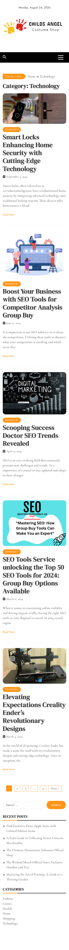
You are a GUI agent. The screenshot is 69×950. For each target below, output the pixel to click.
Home (7, 913)
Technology (12, 129)
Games (7, 904)
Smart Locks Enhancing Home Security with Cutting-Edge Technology (28, 152)
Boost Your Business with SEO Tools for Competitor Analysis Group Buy (32, 303)
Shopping (9, 918)
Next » (55, 788)
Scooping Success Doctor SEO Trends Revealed (30, 435)
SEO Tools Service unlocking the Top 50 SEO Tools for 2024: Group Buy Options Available (33, 575)
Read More (9, 214)
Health (7, 908)
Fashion (8, 899)
